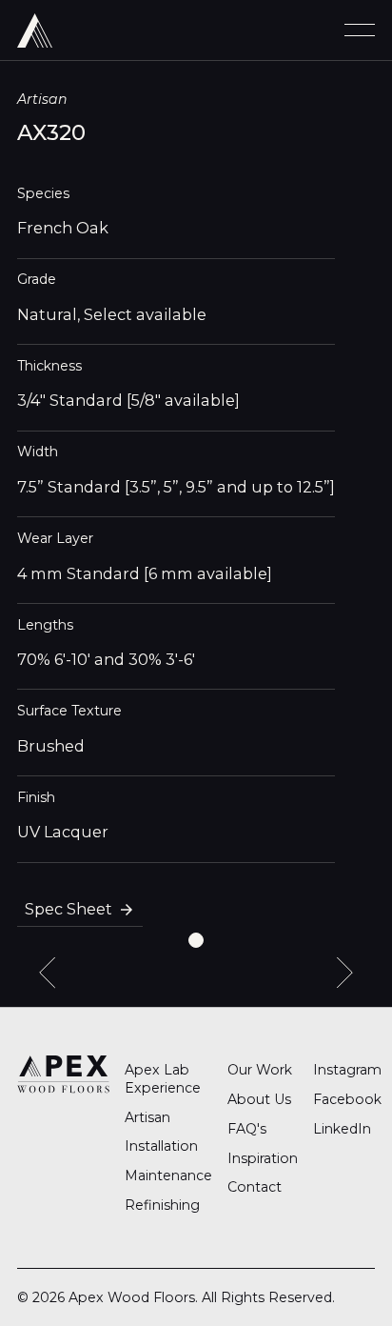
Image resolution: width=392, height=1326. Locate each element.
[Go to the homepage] (63, 1074)
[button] (359, 30)
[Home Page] (34, 30)
